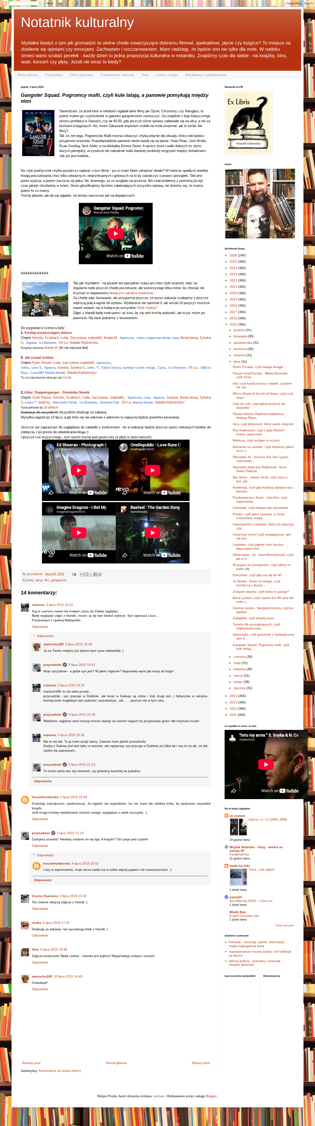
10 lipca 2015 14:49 (67, 976)
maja (238, 663)
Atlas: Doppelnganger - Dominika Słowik (56, 392)
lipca (237, 361)
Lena (175, 338)
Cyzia (161, 367)
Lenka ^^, (32, 402)
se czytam (237, 816)
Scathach (52, 338)
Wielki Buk (237, 912)
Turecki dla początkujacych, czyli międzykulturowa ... (256, 626)
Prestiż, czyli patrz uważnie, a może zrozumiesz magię (259, 516)
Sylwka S (77, 367)
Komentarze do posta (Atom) (60, 1071)
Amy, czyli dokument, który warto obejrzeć (263, 424)
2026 (234, 255)
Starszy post (201, 1063)
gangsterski (59, 580)
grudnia (240, 330)
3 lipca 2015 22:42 (73, 896)
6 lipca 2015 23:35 (53, 949)
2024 (234, 268)
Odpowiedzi (45, 636)
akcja (39, 580)
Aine (35, 949)
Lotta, (65, 338)
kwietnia (240, 669)
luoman (159, 1096)
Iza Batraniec (88, 402)
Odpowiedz (40, 626)
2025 (234, 261)
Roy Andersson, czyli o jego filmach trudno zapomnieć (258, 432)
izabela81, (96, 338)
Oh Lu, (64, 342)
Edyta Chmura (111, 367)
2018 (234, 305)
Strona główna (27, 75)
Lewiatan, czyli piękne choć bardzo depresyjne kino (258, 546)
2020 (234, 293)
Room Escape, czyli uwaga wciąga (258, 367)
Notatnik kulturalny (77, 22)
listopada (241, 336)
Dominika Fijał (109, 402)
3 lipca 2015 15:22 (59, 605)
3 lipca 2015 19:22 (71, 685)
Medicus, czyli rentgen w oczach (256, 440)
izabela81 (117, 397)
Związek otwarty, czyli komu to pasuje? (261, 591)
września (240, 349)
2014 (234, 696)
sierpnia (240, 355)
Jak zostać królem (38, 357)
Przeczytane (54, 75)
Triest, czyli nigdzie (262, 869)
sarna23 (235, 897)
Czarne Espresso (45, 896)
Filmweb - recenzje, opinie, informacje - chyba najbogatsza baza (257, 944)
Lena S (36, 367)
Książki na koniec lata (244, 916)
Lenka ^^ (93, 367)
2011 (234, 715)
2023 (234, 274)
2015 (234, 324)
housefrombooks (45, 797)
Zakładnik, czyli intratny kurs (253, 618)
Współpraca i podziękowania (205, 75)
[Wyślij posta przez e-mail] (74, 574)
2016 (234, 318)
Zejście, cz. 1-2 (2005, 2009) (268, 819)
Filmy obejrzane (81, 75)
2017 (234, 312)
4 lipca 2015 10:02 (85, 863)
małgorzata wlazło (158, 338)
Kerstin (37, 338)
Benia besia (189, 338)
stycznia (240, 688)
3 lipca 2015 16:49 (78, 644)
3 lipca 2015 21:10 (70, 833)
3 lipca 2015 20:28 (81, 714)
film (47, 580)
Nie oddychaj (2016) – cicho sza (250, 901)
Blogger (211, 1096)
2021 (234, 286)
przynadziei (52, 665)
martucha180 (53, 644)
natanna (38, 605)
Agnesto (49, 367)
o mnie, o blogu (166, 75)
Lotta (86, 397)
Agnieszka (127, 338)
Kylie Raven (42, 397)
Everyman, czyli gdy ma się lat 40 (257, 575)
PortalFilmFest (239, 854)
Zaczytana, (79, 338)
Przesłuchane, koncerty (117, 75)
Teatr (145, 75)
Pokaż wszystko (285, 925)
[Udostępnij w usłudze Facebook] (95, 574)
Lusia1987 (37, 372)
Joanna (62, 367)
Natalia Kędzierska (84, 342)
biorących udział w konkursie (131, 293)
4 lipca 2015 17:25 (56, 923)
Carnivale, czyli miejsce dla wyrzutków (260, 508)
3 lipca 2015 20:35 (71, 735)
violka (140, 338)
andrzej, (45, 402)
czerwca (240, 656)
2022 (234, 280)
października (243, 342)
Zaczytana (100, 397)
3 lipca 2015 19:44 (73, 797)
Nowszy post (31, 1063)
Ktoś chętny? (147, 308)
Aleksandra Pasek (64, 402)
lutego (239, 682)
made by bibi (239, 866)
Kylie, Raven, (42, 362)
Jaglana (31, 342)
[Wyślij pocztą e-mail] (82, 574)
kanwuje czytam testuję (139, 367)
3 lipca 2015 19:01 (81, 665)
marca (239, 675)
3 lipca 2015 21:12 (81, 764)
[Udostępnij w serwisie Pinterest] (99, 574)
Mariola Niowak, (56, 372)
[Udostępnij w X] (91, 574)
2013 (234, 702)
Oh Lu (193, 367)
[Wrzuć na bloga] (86, 574)
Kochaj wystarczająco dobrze (48, 333)
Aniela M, (111, 338)
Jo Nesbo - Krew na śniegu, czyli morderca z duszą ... (256, 583)
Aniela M (51, 348)
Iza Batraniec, (49, 342)
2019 (234, 299)
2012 (234, 708)
